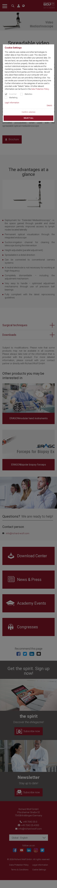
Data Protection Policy (40, 89)
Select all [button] (28, 118)
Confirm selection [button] (28, 112)
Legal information (12, 103)
